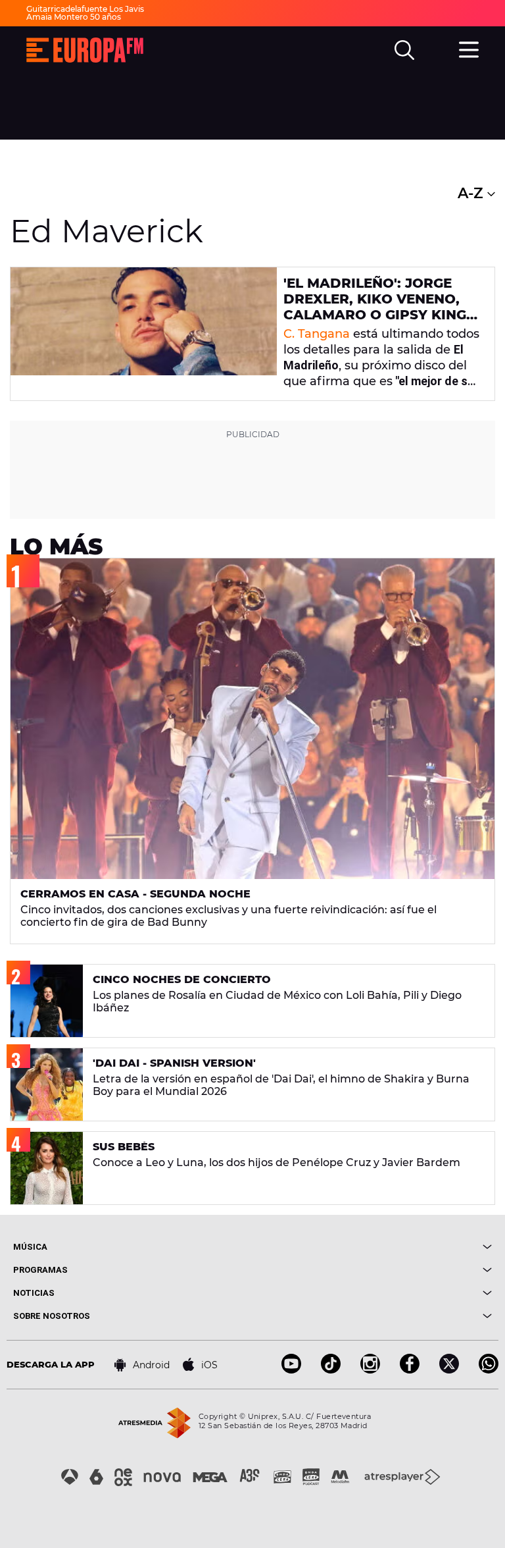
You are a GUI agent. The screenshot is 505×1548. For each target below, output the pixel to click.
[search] (404, 50)
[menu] (469, 48)
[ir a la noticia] (144, 333)
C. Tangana (316, 334)
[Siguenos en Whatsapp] (488, 1370)
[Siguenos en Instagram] (370, 1370)
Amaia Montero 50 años (73, 17)
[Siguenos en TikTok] (331, 1370)
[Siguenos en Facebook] (410, 1370)
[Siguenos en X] (449, 1370)
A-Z (472, 193)
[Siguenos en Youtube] (291, 1370)
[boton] (372, 1246)
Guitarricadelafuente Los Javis (85, 9)
